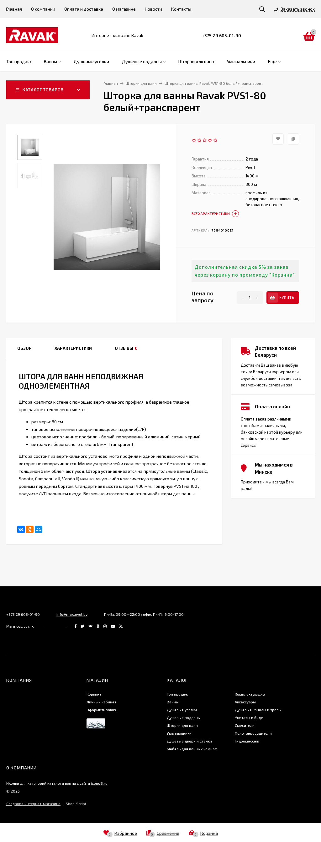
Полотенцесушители (253, 733)
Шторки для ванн (182, 725)
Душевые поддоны (184, 717)
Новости (153, 9)
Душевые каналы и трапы (258, 709)
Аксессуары (245, 702)
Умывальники (179, 733)
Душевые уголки (182, 709)
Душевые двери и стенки (189, 741)
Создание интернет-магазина (33, 803)
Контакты (181, 9)
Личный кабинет (101, 702)
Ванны (173, 702)
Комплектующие (250, 694)
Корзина (94, 694)
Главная (14, 9)
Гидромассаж (247, 741)
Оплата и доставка (83, 9)
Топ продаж (177, 694)
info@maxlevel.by (71, 614)
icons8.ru (99, 783)
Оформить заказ (101, 709)
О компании (43, 9)
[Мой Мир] (38, 529)
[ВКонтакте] (21, 529)
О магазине (124, 9)
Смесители (245, 725)
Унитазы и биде (249, 717)
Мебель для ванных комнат (192, 749)
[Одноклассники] (30, 529)
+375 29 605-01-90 (221, 35)
